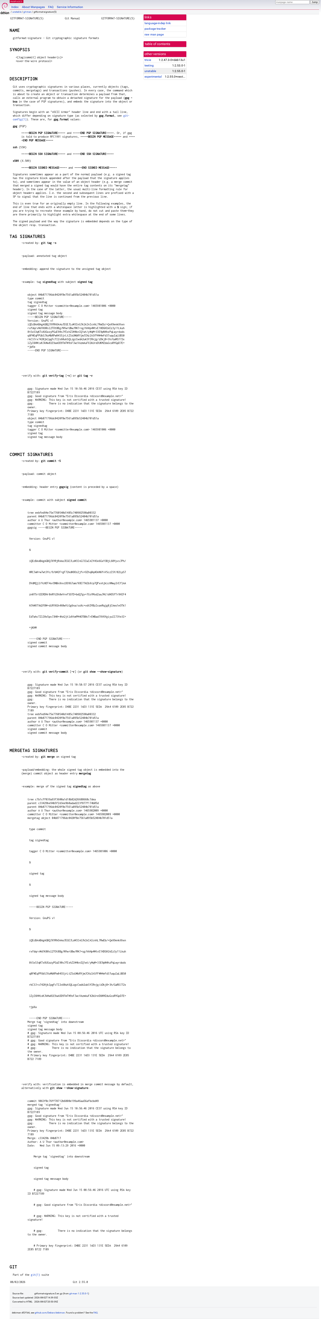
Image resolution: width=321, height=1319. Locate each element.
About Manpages (33, 7)
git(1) (35, 1274)
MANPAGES (16, 1)
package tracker (155, 28)
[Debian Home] (4, 7)
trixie (148, 60)
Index (15, 7)
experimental (153, 76)
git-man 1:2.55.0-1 (78, 1293)
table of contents (157, 44)
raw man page (154, 34)
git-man (27, 12)
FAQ (51, 7)
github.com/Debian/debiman (50, 1312)
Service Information (70, 7)
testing (149, 65)
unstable (16, 12)
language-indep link (158, 23)
